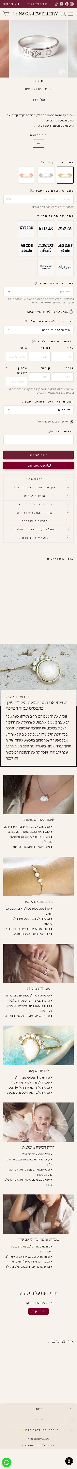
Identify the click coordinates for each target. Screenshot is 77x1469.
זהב (38, 143)
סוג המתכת (38, 135)
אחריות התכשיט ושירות (34, 512)
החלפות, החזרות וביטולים (34, 529)
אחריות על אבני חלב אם (35, 504)
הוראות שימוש (34, 496)
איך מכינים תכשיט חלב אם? (35, 487)
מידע (39, 1419)
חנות (39, 1409)
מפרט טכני (34, 479)
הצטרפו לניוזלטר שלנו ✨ (39, 1430)
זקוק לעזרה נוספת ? (34, 538)
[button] (70, 341)
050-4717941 (11, 4)
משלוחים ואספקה (35, 521)
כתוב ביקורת (38, 1311)
